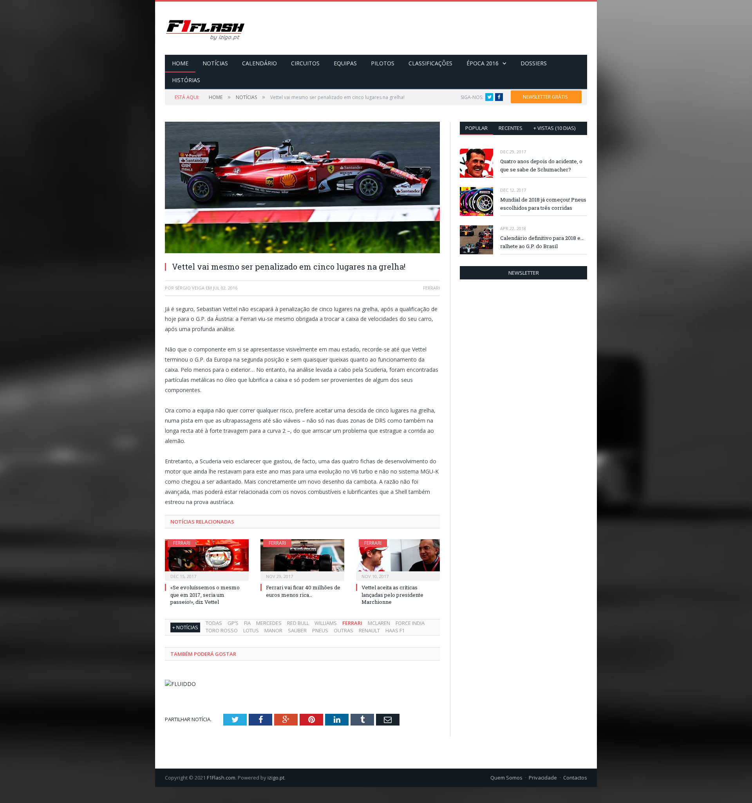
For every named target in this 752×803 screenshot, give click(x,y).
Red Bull (298, 623)
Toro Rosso (222, 630)
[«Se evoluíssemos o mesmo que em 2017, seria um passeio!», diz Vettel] (207, 559)
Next (425, 184)
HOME (180, 63)
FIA (247, 623)
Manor (273, 630)
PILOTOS (382, 63)
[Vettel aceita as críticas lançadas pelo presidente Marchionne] (398, 559)
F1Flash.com (221, 777)
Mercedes (269, 623)
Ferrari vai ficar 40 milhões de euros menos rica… (303, 591)
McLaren (379, 623)
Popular (476, 127)
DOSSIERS (534, 63)
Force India (410, 623)
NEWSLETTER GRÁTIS (545, 97)
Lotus (251, 630)
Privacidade (543, 777)
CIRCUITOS (305, 63)
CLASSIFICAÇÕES (430, 63)
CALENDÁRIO (259, 63)
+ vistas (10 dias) (554, 127)
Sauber (297, 630)
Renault (369, 630)
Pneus (320, 630)
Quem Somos (506, 777)
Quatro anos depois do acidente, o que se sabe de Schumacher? (541, 165)
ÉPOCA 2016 (482, 63)
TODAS (214, 623)
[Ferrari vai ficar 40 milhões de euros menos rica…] (302, 559)
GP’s (233, 623)
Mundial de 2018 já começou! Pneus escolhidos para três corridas (543, 203)
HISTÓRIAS (186, 80)
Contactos (575, 777)
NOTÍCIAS (215, 63)
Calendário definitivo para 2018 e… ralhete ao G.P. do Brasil (542, 242)
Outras (343, 630)
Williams (326, 623)
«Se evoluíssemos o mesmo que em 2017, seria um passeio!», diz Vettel (205, 594)
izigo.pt (276, 777)
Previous (180, 184)
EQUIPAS (345, 63)
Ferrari (181, 543)
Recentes (510, 127)
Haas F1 (395, 630)
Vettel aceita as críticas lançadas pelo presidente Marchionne (392, 594)
